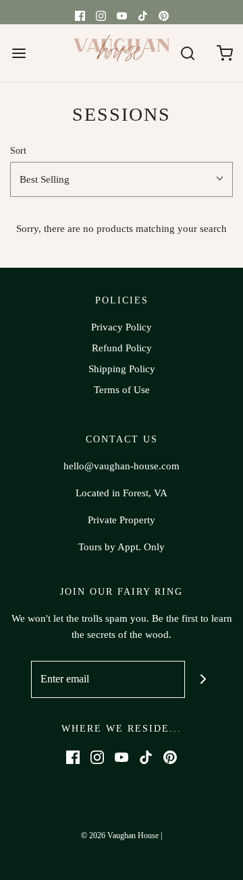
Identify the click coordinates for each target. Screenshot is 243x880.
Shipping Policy (121, 368)
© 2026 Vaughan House (120, 835)
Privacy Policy (121, 327)
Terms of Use (122, 389)
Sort (18, 151)
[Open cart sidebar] (224, 52)
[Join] (203, 679)
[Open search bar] (187, 52)
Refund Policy (122, 348)
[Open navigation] (18, 52)
